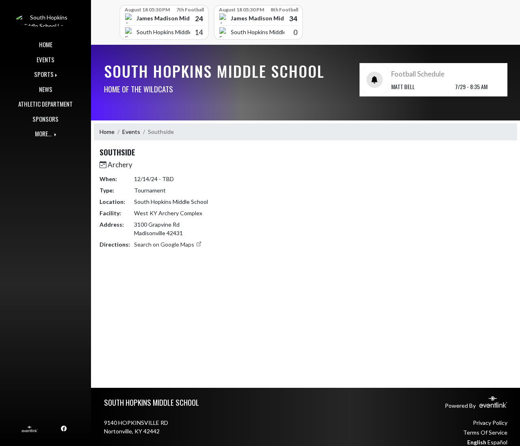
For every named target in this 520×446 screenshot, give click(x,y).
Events (131, 131)
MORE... (44, 133)
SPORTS (44, 74)
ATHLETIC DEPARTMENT (45, 103)
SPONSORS (45, 118)
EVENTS (45, 59)
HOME (45, 44)
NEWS (45, 89)
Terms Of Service (485, 432)
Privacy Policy (490, 422)
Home (107, 131)
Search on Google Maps (164, 244)
